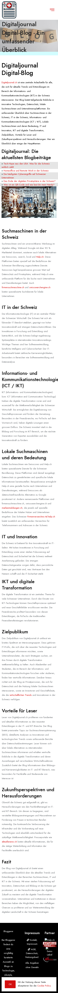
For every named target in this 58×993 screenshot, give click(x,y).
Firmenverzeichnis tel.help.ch (41, 516)
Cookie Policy (44, 985)
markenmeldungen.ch (12, 508)
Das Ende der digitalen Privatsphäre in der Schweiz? (30, 181)
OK (10, 984)
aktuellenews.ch (9, 841)
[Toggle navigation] (52, 10)
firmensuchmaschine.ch (13, 287)
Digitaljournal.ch (9, 82)
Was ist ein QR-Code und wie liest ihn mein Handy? (29, 184)
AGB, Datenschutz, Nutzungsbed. (32, 953)
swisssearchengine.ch (39, 287)
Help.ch (40, 257)
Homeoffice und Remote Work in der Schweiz (26, 170)
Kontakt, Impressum (32, 942)
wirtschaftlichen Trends (21, 695)
